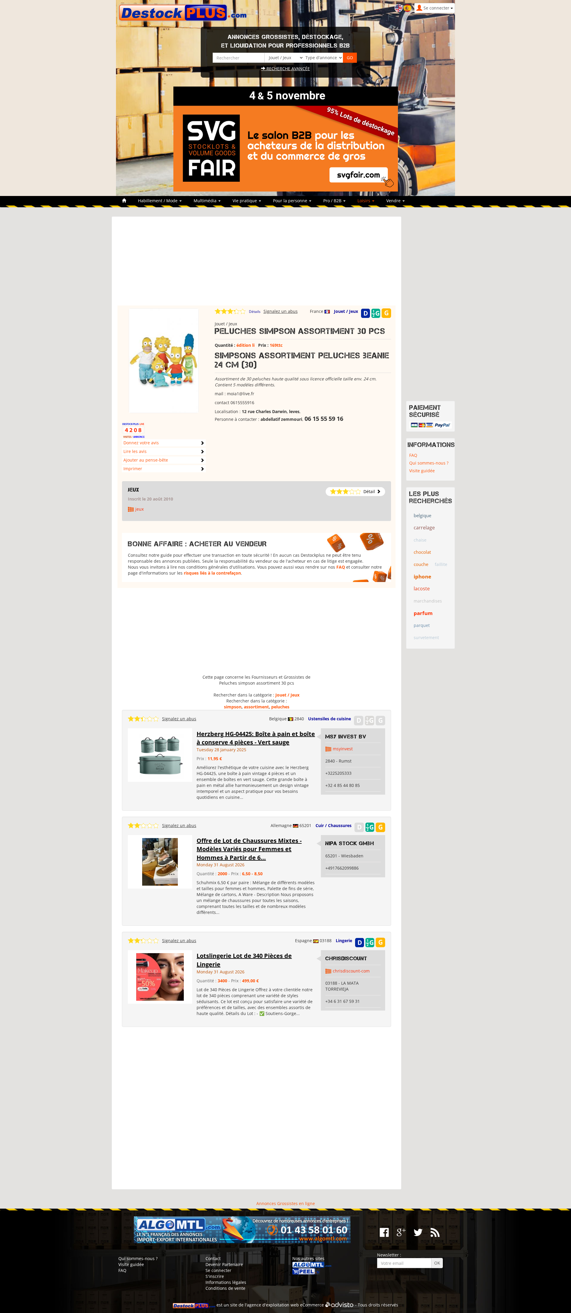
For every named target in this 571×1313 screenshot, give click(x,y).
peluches (280, 707)
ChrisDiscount (346, 958)
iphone (422, 576)
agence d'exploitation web (273, 1305)
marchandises (428, 601)
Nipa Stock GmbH (349, 843)
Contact (213, 1258)
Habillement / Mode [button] (158, 200)
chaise (420, 540)
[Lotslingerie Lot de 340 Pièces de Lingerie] (160, 976)
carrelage (424, 527)
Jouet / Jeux (346, 311)
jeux (133, 490)
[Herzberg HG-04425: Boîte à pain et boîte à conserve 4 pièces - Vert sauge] (160, 754)
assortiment (256, 707)
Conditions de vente (225, 1288)
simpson (232, 707)
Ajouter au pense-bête (145, 460)
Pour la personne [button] (290, 200)
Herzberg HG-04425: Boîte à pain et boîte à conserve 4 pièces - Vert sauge (256, 738)
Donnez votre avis (141, 442)
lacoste (422, 588)
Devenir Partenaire (224, 1264)
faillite (441, 564)
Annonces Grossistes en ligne (285, 1203)
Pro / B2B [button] (333, 200)
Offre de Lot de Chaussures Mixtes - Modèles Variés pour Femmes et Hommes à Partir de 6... (249, 849)
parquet (422, 625)
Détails (255, 311)
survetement (426, 637)
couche (421, 564)
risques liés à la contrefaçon (212, 573)
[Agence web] (339, 1305)
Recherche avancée (287, 68)
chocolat (422, 552)
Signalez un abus (280, 311)
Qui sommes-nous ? (428, 463)
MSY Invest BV (345, 737)
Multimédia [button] (206, 200)
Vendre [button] (394, 200)
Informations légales (226, 1282)
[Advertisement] (256, 263)
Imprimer (132, 468)
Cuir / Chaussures (334, 825)
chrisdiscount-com (351, 971)
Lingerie (344, 940)
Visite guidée (422, 470)
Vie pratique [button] (245, 200)
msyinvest (343, 749)
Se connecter (218, 1270)
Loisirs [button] (364, 200)
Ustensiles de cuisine (329, 718)
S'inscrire (215, 1276)
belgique (422, 515)
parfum (423, 613)
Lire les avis (135, 451)
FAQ (340, 567)
